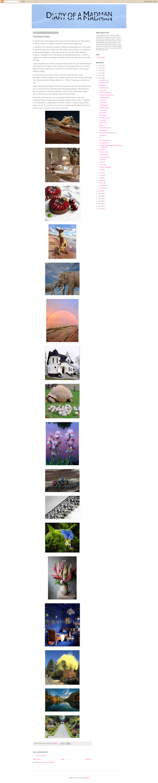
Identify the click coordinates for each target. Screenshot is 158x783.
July (101, 173)
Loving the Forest (104, 143)
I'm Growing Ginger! (105, 140)
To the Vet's (102, 164)
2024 (99, 70)
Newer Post (37, 759)
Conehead (102, 159)
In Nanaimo (102, 100)
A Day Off (102, 162)
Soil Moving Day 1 (104, 97)
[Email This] (62, 743)
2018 (99, 196)
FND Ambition (103, 130)
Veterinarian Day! (104, 157)
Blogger (87, 778)
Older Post (88, 759)
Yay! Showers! (103, 105)
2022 (99, 75)
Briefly (101, 125)
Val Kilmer (102, 149)
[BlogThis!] (64, 743)
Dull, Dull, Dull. (103, 152)
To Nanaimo (103, 102)
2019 (99, 193)
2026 (99, 65)
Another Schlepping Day (106, 95)
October (102, 85)
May (101, 178)
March (102, 183)
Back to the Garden (105, 128)
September (103, 88)
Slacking (101, 169)
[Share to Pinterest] (70, 743)
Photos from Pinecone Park (107, 133)
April (101, 180)
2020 (99, 191)
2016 (99, 201)
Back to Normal (103, 154)
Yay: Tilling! (102, 120)
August (102, 90)
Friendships (102, 110)
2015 (99, 203)
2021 (99, 78)
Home (62, 759)
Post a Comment (40, 755)
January (102, 188)
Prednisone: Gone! (104, 118)
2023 (99, 73)
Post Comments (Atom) (47, 762)
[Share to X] (66, 743)
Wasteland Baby (104, 107)
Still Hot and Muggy (105, 167)
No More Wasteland (105, 92)
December (103, 80)
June (101, 175)
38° (100, 138)
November (103, 83)
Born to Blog (101, 57)
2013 (99, 209)
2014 (99, 206)
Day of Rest (102, 112)
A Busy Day (102, 115)
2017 (99, 198)
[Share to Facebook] (68, 743)
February (102, 185)
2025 (99, 68)
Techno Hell (102, 123)
